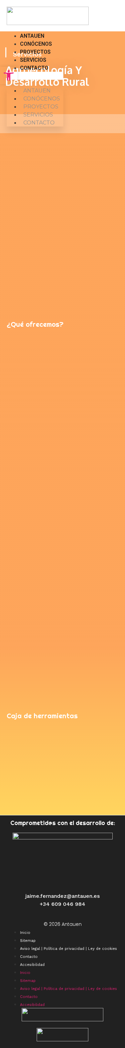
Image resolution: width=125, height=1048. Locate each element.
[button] (35, 76)
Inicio (25, 933)
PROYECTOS (35, 52)
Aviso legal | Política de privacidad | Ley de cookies (68, 949)
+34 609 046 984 (62, 904)
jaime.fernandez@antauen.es (62, 896)
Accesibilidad (32, 965)
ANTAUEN (32, 36)
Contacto (34, 68)
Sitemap (28, 941)
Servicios (33, 60)
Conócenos (36, 44)
